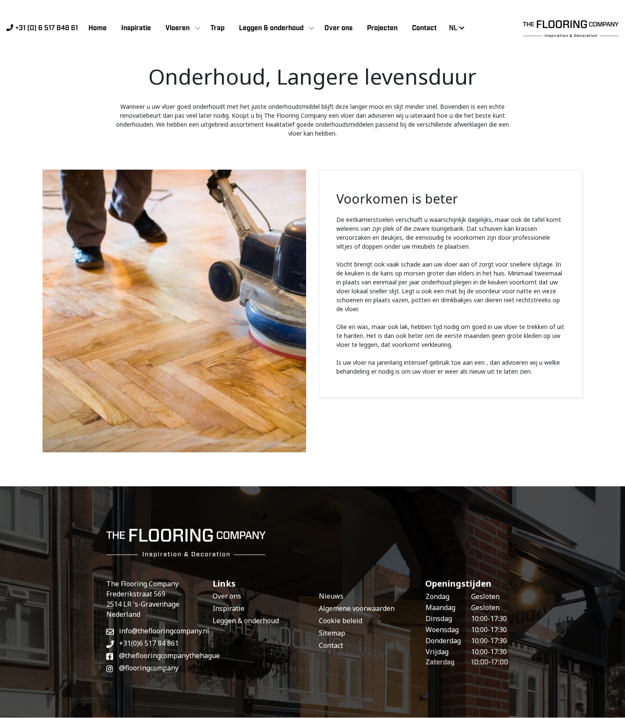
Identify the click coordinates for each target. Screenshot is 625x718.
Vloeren (177, 28)
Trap (217, 28)
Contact (424, 28)
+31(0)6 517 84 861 (149, 643)
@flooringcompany (149, 668)
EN (457, 42)
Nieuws (331, 596)
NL (453, 28)
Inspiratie (136, 28)
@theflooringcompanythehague (159, 655)
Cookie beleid (340, 620)
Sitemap (332, 633)
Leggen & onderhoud (271, 28)
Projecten (382, 28)
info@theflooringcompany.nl (159, 631)
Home (97, 28)
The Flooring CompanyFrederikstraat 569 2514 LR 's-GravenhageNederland (142, 599)
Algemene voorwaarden (357, 608)
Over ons (338, 28)
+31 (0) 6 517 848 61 (46, 28)
